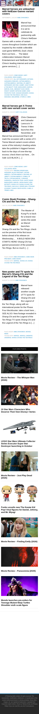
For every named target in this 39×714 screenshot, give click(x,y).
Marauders (22, 87)
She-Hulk (24, 95)
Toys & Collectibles (24, 664)
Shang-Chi (15, 184)
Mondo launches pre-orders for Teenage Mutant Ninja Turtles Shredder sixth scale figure (16, 602)
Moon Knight (24, 182)
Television (23, 653)
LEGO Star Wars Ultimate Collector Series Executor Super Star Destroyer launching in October (18, 443)
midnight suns (19, 89)
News (14, 168)
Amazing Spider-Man (21, 170)
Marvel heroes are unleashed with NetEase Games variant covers (18, 11)
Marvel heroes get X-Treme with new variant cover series (18, 107)
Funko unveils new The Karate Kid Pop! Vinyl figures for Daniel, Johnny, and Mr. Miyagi (19, 509)
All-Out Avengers (20, 79)
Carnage (24, 178)
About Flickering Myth (24, 675)
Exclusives (24, 642)
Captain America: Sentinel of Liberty (17, 83)
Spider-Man (23, 186)
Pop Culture (23, 646)
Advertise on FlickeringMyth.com (24, 679)
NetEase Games (20, 91)
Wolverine (15, 97)
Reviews (24, 628)
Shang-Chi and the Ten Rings (22, 337)
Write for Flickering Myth (24, 682)
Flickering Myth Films (24, 668)
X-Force (23, 97)
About (24, 672)
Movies (28, 331)
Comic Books (18, 75)
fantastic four (17, 180)
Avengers (7, 172)
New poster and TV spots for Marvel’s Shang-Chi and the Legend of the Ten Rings (18, 274)
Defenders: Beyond (11, 85)
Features (24, 632)
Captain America (24, 81)
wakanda (7, 97)
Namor (12, 91)
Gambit (21, 85)
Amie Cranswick (19, 257)
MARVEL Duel (9, 89)
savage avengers (22, 93)
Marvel (30, 87)
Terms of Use (26, 704)
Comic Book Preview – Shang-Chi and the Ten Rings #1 (19, 200)
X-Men (28, 97)
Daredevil (8, 180)
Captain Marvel (15, 178)
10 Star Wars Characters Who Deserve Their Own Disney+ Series (18, 410)
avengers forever (11, 81)
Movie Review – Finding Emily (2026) (19, 541)
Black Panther (17, 172)
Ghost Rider (28, 180)
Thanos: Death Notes (18, 188)
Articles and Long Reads (23, 635)
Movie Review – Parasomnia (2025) (18, 571)
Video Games (17, 77)
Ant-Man (30, 79)
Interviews (24, 639)
